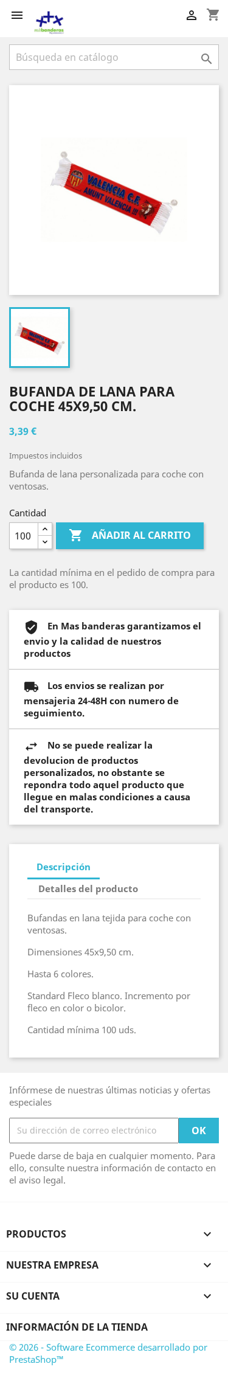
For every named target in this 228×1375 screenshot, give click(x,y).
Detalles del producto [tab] (88, 888)
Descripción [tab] (63, 867)
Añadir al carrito (130, 535)
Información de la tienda (77, 1327)
